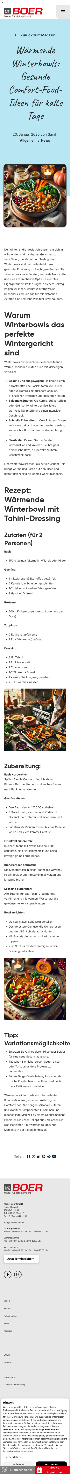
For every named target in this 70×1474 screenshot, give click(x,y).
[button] (63, 12)
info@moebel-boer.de (14, 1222)
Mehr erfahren (13, 1457)
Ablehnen (18, 1464)
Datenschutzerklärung (43, 1413)
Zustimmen (51, 1464)
